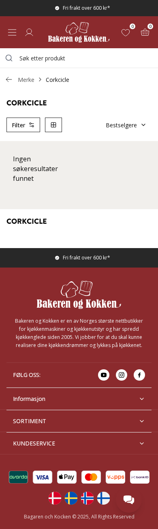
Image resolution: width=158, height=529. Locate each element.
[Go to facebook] (139, 375)
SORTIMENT (29, 421)
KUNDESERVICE (34, 443)
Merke (26, 80)
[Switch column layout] (53, 125)
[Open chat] (129, 500)
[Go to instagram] (121, 375)
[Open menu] (12, 32)
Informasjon (29, 399)
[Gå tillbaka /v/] (9, 79)
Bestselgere (121, 125)
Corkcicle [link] (57, 80)
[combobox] (79, 58)
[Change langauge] (54, 498)
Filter (18, 125)
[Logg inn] (29, 32)
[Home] (78, 32)
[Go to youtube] (103, 375)
